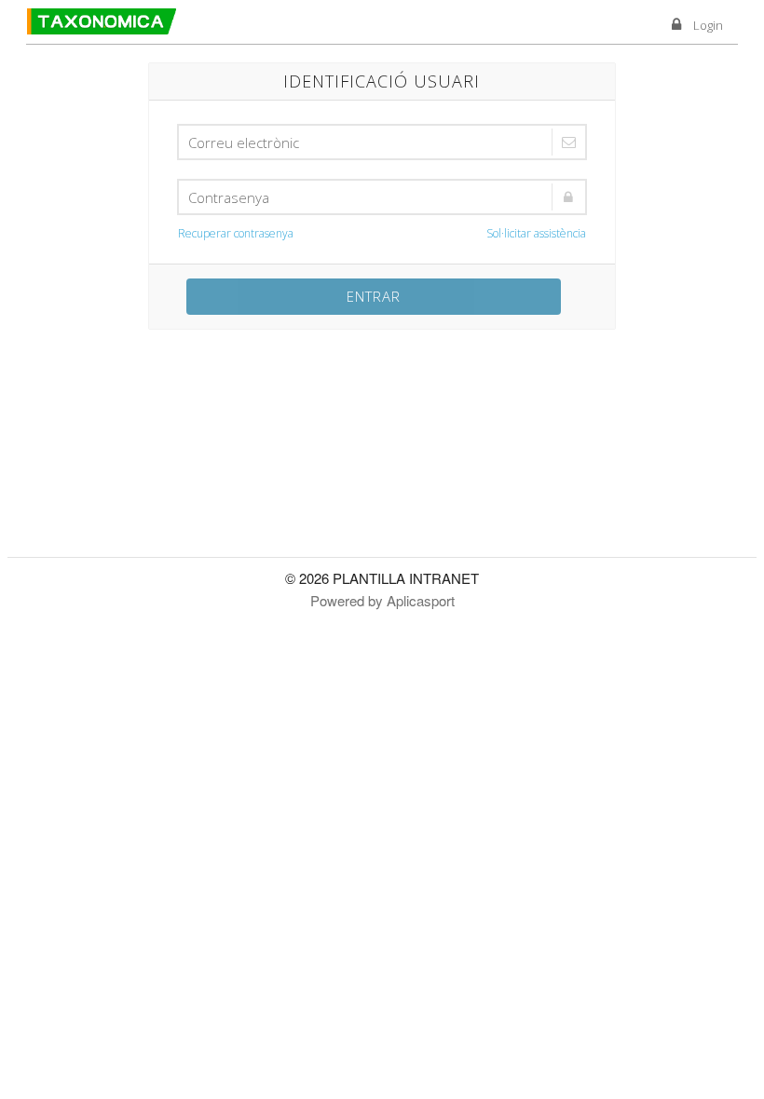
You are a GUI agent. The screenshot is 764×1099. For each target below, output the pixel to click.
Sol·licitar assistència (536, 233)
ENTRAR (374, 296)
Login (708, 25)
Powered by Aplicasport (382, 600)
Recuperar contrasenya (235, 233)
